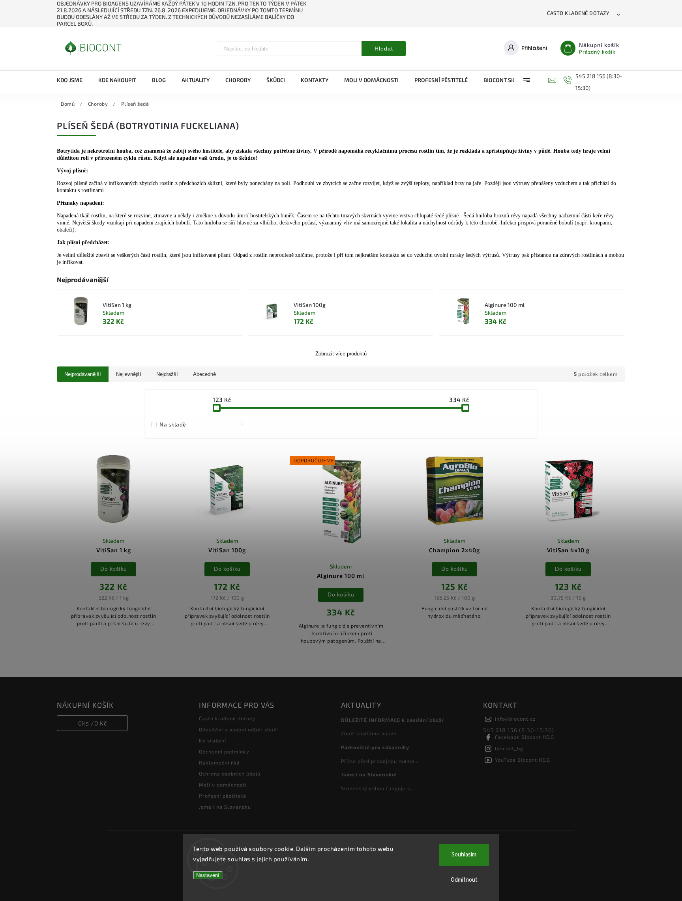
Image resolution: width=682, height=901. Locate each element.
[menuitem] (73, 80)
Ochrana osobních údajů (229, 773)
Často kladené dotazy (578, 13)
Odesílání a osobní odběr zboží (238, 729)
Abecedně (204, 374)
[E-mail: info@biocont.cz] (551, 80)
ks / (92, 723)
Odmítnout (464, 880)
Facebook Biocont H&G (524, 737)
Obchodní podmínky (224, 751)
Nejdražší (167, 374)
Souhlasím (464, 855)
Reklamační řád (219, 762)
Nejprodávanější (82, 374)
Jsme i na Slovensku (225, 807)
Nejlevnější (128, 374)
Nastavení (207, 875)
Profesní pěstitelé (222, 796)
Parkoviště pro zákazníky (375, 747)
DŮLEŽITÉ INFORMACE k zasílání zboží (392, 720)
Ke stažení (212, 740)
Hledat (384, 48)
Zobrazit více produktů (341, 353)
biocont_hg (509, 748)
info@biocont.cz (515, 719)
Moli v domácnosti (223, 784)
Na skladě (201, 424)
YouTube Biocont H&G (522, 760)
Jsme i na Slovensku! (369, 774)
